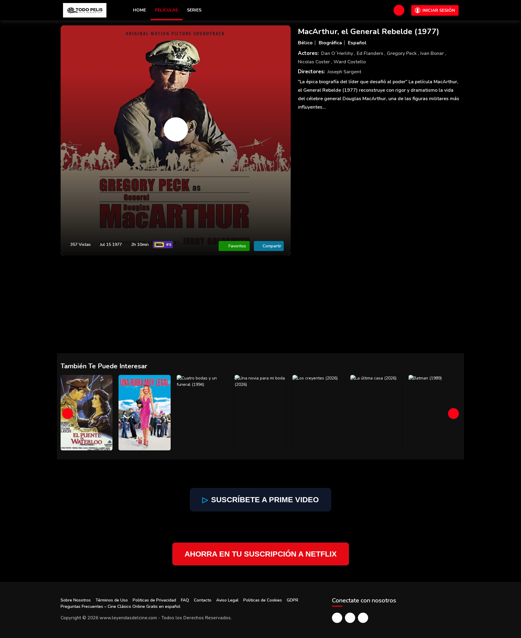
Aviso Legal (227, 600)
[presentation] (67, 413)
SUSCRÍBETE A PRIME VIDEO (260, 499)
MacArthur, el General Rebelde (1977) (368, 31)
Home (139, 10)
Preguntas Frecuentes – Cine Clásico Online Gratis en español (120, 606)
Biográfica (330, 43)
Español (357, 43)
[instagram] (363, 618)
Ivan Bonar (432, 53)
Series (194, 10)
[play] (176, 129)
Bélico (305, 43)
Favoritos (237, 246)
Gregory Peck (402, 53)
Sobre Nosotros (76, 600)
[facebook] (337, 618)
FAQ (185, 600)
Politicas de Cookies (262, 600)
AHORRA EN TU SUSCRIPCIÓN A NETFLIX (261, 554)
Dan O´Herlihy (337, 53)
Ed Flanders (370, 53)
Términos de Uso (112, 600)
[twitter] (350, 618)
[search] (398, 10)
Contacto (202, 600)
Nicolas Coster (314, 62)
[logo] (85, 10)
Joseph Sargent (344, 71)
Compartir (272, 246)
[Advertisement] (260, 308)
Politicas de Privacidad (154, 600)
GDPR (292, 600)
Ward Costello (349, 62)
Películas (166, 10)
